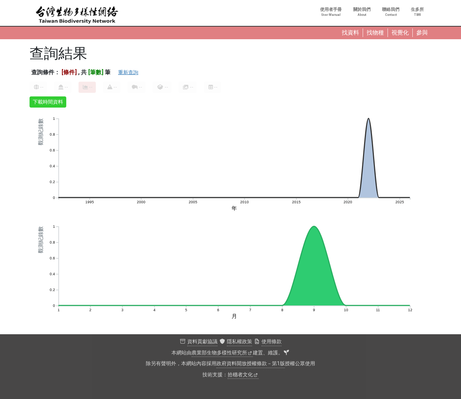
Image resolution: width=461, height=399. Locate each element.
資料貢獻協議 (202, 342)
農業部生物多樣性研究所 (219, 353)
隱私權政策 (239, 342)
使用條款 (271, 342)
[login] (286, 353)
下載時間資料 (48, 102)
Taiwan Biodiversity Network (77, 15)
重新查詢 (128, 72)
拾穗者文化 (240, 375)
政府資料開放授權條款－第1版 (250, 364)
